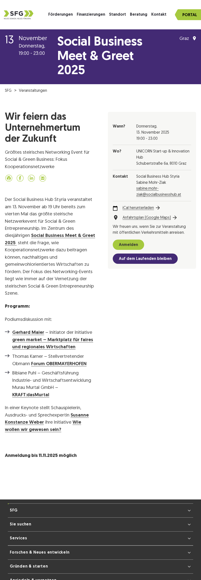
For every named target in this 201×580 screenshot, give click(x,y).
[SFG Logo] (18, 15)
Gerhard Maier (28, 333)
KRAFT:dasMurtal (30, 396)
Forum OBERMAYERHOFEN (59, 365)
